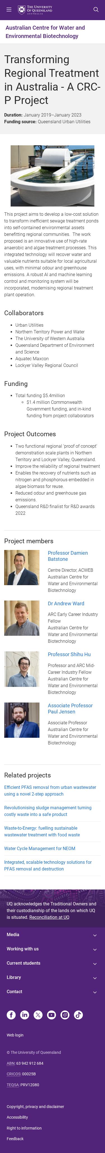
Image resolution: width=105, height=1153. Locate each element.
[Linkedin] (24, 1015)
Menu (9, 10)
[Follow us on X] (38, 1015)
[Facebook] (11, 1015)
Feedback (15, 1139)
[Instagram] (64, 1015)
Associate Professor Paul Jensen (70, 709)
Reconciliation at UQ (49, 917)
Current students (23, 963)
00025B (29, 1074)
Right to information (24, 1128)
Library (14, 977)
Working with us (23, 949)
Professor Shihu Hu (69, 654)
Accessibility (17, 1117)
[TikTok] (78, 1015)
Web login (15, 1035)
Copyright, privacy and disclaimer (35, 1106)
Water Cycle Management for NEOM (39, 848)
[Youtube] (51, 1015)
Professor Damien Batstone (68, 556)
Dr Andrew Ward (66, 603)
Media (13, 934)
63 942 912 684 (29, 1063)
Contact (14, 991)
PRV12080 (29, 1085)
